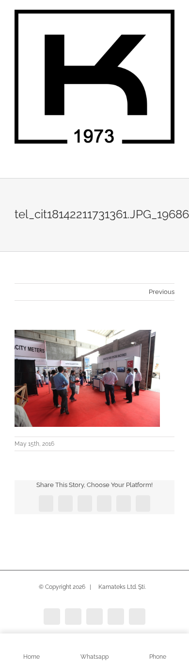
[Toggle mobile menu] (170, 163)
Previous (161, 291)
